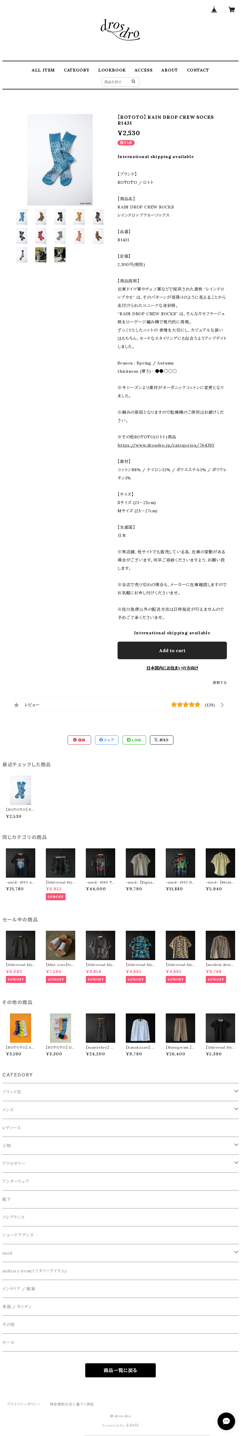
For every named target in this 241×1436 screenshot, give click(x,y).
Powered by (114, 1425)
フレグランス (13, 1217)
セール (8, 1342)
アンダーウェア (15, 1181)
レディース (11, 1127)
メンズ (8, 1110)
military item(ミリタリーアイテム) (34, 1271)
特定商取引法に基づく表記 (72, 1404)
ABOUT (169, 70)
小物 (6, 1145)
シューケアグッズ (18, 1235)
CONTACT (198, 70)
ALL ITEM (43, 70)
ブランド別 (11, 1092)
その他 (8, 1324)
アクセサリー (14, 1163)
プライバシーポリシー (24, 1404)
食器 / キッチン (17, 1306)
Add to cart (172, 650)
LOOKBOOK (112, 70)
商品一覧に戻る (121, 1370)
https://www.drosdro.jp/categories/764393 (166, 445)
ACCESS (144, 70)
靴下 (6, 1199)
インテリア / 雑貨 (18, 1288)
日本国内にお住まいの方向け (172, 668)
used (7, 1253)
